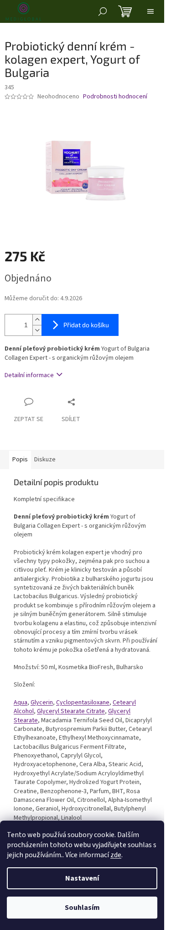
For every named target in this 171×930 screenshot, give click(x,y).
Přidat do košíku (86, 325)
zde (115, 855)
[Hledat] (102, 11)
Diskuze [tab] (45, 459)
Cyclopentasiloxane (82, 702)
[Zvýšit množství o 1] (36, 319)
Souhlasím (82, 908)
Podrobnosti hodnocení (115, 96)
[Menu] (150, 11)
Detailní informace (29, 375)
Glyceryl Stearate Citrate (71, 711)
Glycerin (42, 702)
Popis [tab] (20, 459)
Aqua (20, 702)
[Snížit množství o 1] (36, 330)
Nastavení (82, 878)
